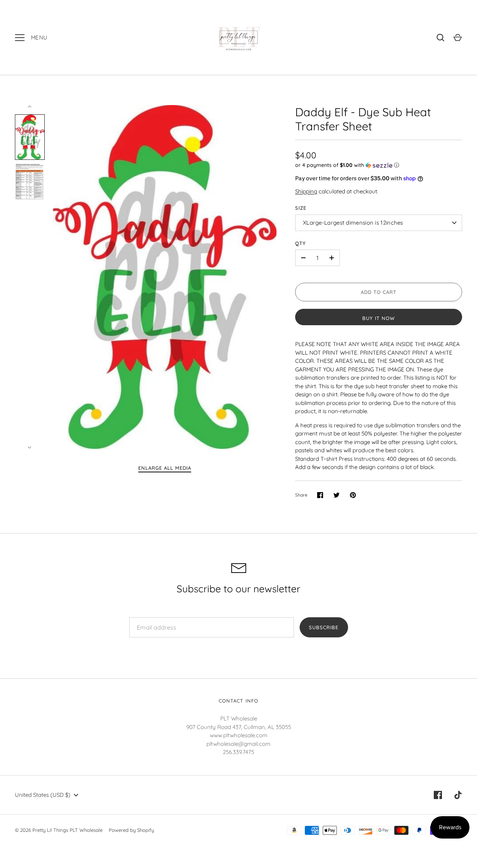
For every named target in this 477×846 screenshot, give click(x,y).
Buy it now (378, 318)
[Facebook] (438, 795)
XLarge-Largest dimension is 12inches (353, 222)
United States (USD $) (42, 794)
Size (300, 208)
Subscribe (323, 627)
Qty (300, 243)
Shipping (306, 191)
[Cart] (457, 37)
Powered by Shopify (131, 830)
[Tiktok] (458, 795)
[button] (378, 165)
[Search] (440, 37)
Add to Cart (379, 292)
